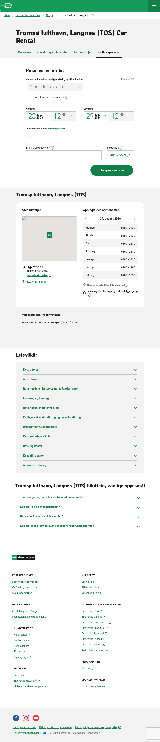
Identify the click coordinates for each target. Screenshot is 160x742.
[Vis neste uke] (134, 218)
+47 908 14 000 (36, 282)
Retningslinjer (83, 52)
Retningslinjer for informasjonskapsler (96, 727)
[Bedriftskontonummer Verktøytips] (52, 148)
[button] (154, 6)
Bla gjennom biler (111, 170)
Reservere (24, 52)
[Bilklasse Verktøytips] (120, 148)
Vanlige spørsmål (109, 52)
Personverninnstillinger (26, 733)
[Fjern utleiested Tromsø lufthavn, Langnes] (78, 87)
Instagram (25, 718)
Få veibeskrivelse (37, 275)
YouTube (35, 718)
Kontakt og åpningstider (52, 52)
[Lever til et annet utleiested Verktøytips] (65, 97)
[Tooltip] (126, 285)
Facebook (16, 718)
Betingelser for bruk (24, 727)
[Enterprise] (6, 6)
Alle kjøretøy (119, 155)
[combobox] (80, 87)
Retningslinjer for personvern (55, 727)
